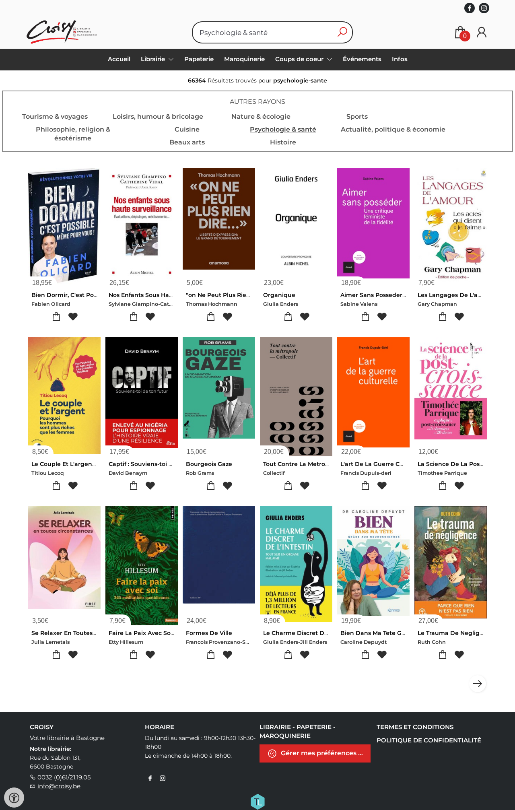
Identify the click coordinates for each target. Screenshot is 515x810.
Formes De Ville (209, 633)
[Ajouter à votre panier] (56, 316)
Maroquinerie (244, 59)
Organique (279, 295)
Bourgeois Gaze (209, 464)
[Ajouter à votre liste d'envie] (72, 316)
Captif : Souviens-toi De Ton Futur (158, 464)
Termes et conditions (415, 727)
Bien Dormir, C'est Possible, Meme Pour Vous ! (98, 295)
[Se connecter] (481, 32)
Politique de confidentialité (429, 740)
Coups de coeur (300, 59)
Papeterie (199, 59)
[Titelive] (257, 801)
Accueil (119, 59)
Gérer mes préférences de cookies (325, 753)
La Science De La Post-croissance (466, 464)
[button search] (342, 32)
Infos (400, 59)
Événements (362, 59)
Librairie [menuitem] (154, 59)
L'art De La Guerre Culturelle (382, 464)
